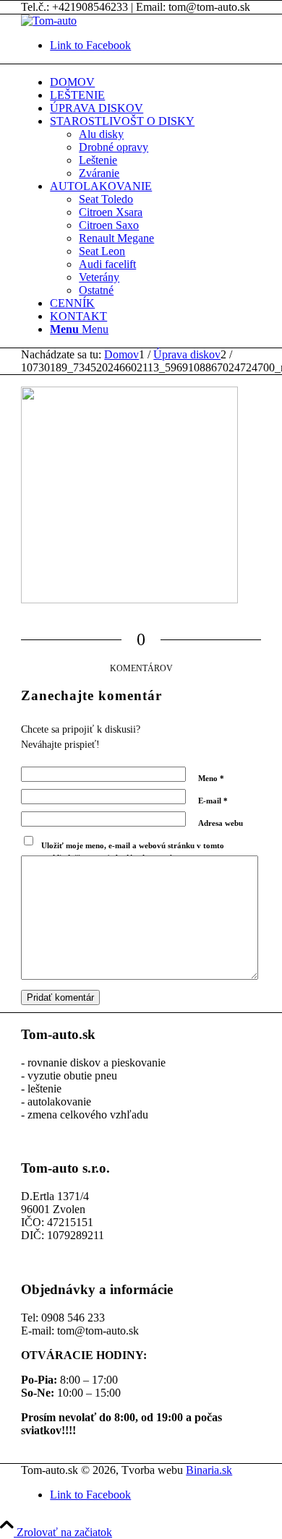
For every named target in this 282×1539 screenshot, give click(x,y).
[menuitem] (155, 82)
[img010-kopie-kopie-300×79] (49, 20)
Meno (211, 778)
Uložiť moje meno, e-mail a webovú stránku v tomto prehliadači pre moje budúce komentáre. (132, 851)
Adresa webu (220, 823)
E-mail (213, 800)
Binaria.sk (209, 1470)
